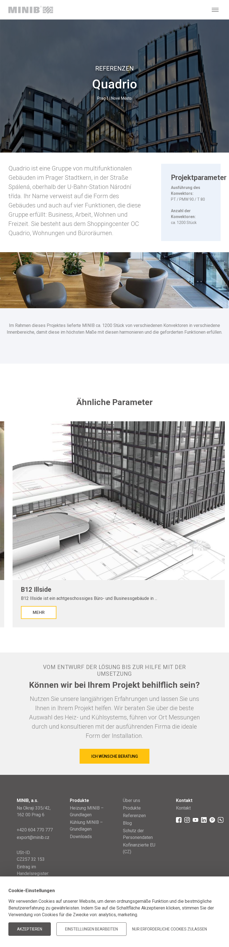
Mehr (39, 612)
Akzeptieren (29, 929)
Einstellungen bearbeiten (91, 929)
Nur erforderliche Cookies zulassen (169, 929)
